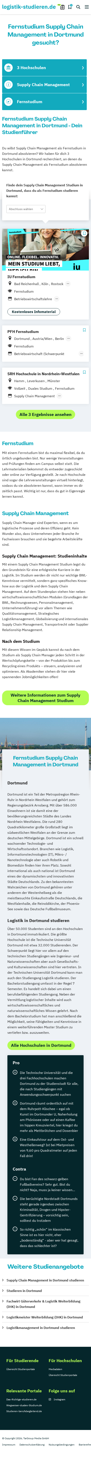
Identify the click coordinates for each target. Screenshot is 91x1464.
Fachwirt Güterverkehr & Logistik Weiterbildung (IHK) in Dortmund (43, 1304)
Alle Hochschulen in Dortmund (41, 1045)
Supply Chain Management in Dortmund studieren (45, 1280)
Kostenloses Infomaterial (34, 311)
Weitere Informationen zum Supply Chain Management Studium (45, 697)
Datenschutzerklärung (31, 1444)
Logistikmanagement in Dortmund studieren (41, 1328)
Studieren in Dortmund (24, 1291)
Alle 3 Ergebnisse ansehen (45, 414)
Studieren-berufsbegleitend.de (24, 1411)
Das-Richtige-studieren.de (21, 1399)
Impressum (8, 1444)
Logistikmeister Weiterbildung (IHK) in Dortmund (45, 1317)
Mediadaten (55, 1369)
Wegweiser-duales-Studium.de (24, 1405)
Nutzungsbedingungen (61, 1444)
